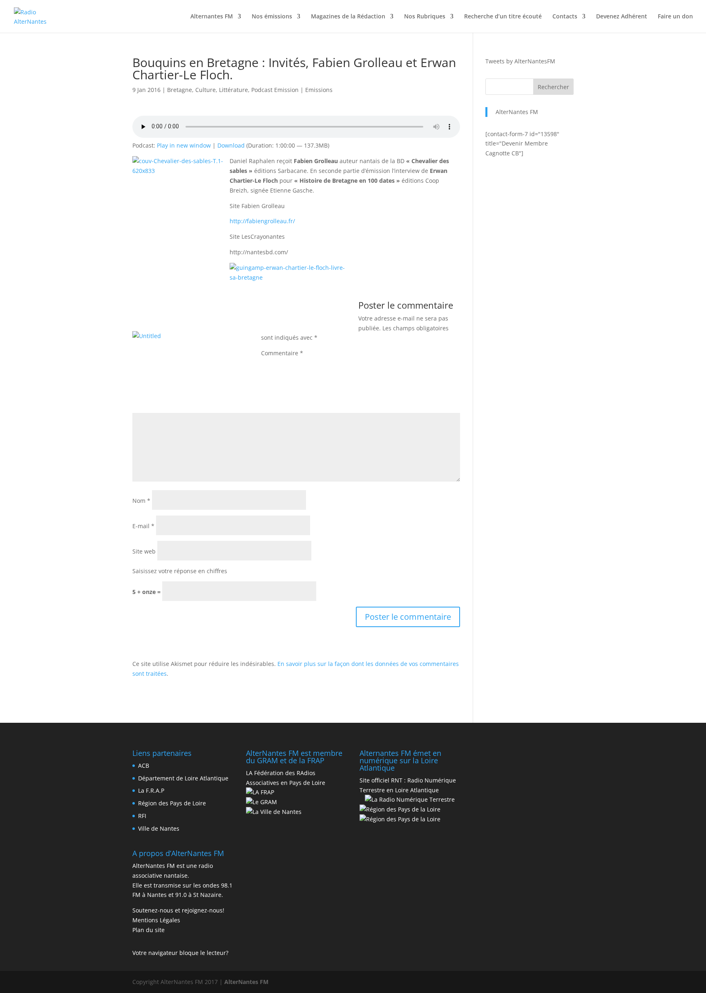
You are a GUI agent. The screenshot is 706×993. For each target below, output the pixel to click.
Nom (141, 500)
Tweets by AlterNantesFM (520, 61)
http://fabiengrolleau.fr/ (262, 221)
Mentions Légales (156, 920)
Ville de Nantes (158, 828)
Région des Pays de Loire (172, 803)
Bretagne (179, 90)
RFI (142, 816)
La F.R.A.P (151, 790)
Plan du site (148, 930)
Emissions (319, 90)
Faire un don (675, 16)
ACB (143, 765)
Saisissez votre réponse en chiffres (179, 571)
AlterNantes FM (517, 112)
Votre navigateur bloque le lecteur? (180, 953)
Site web (144, 551)
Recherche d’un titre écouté (503, 16)
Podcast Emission (275, 90)
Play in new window (184, 145)
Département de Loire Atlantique (183, 778)
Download (231, 145)
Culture (205, 90)
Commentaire (282, 353)
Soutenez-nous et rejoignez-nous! (178, 910)
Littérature (233, 90)
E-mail (143, 526)
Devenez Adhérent (621, 16)
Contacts (564, 16)
